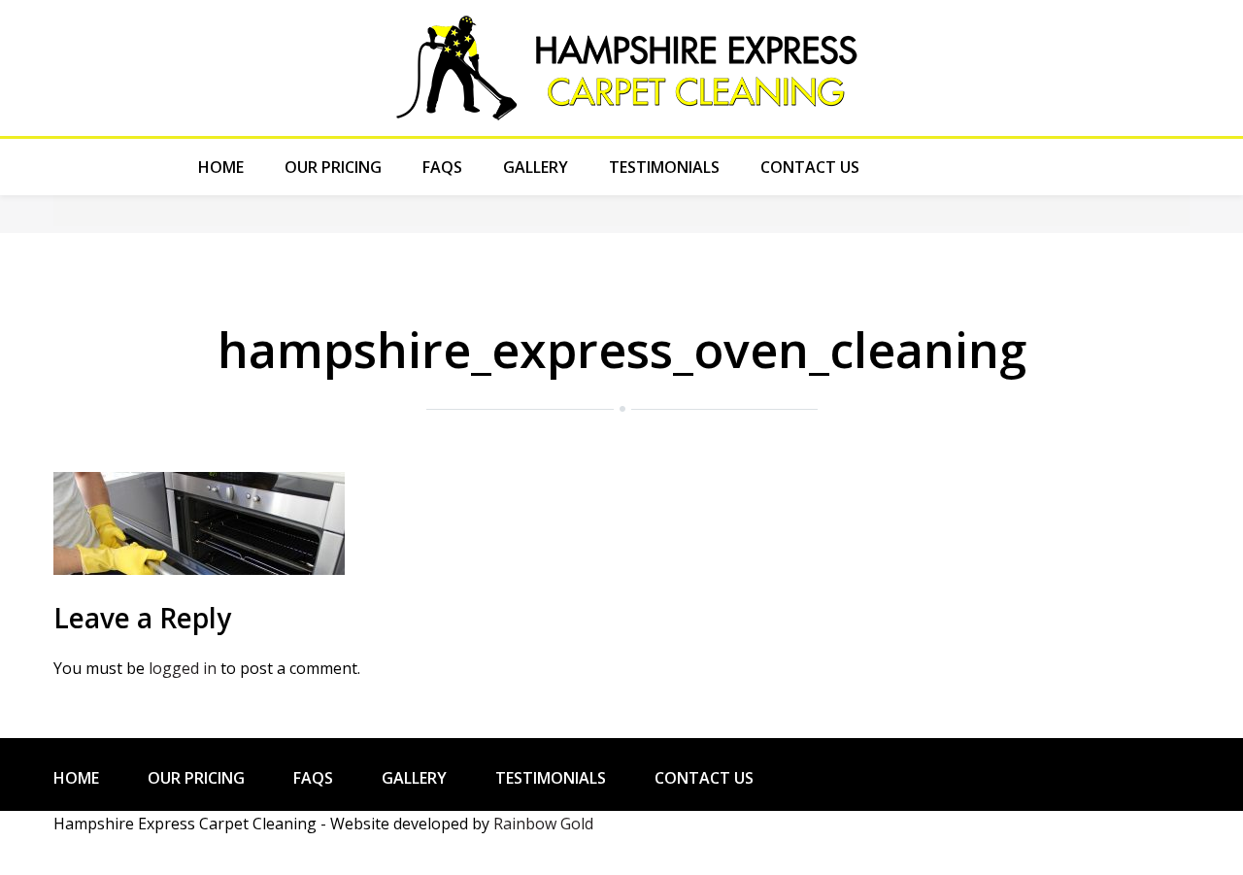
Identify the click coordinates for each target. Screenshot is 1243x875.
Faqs (442, 167)
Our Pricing (333, 167)
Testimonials (664, 167)
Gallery (535, 167)
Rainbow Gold (543, 823)
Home (221, 167)
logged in (183, 668)
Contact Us (809, 167)
